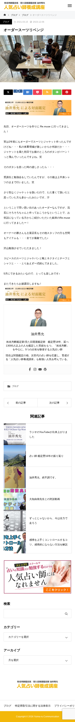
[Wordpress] (45, 369)
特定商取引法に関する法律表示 (33, 705)
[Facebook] (29, 369)
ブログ (6, 21)
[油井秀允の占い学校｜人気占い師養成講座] (25, 5)
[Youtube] (40, 369)
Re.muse (45, 126)
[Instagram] (35, 369)
